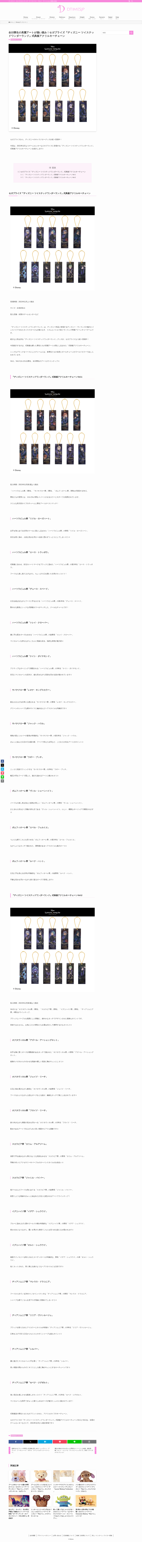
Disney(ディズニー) (16, 39)
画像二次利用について (83, 1535)
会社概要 (32, 1535)
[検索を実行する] (131, 33)
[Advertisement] (117, 51)
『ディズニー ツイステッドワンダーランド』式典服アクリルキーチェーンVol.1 (50, 174)
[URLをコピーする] (89, 1441)
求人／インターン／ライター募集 (102, 1535)
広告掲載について (68, 1535)
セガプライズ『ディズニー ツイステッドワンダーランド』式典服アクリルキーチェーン (53, 172)
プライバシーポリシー (44, 1535)
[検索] (132, 1)
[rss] (129, 1)
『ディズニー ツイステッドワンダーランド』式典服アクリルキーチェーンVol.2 (50, 177)
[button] (16, 1441)
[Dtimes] (71, 9)
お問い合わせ (57, 1535)
